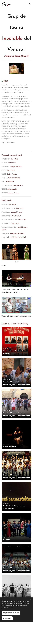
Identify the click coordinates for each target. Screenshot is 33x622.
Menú (29, 4)
